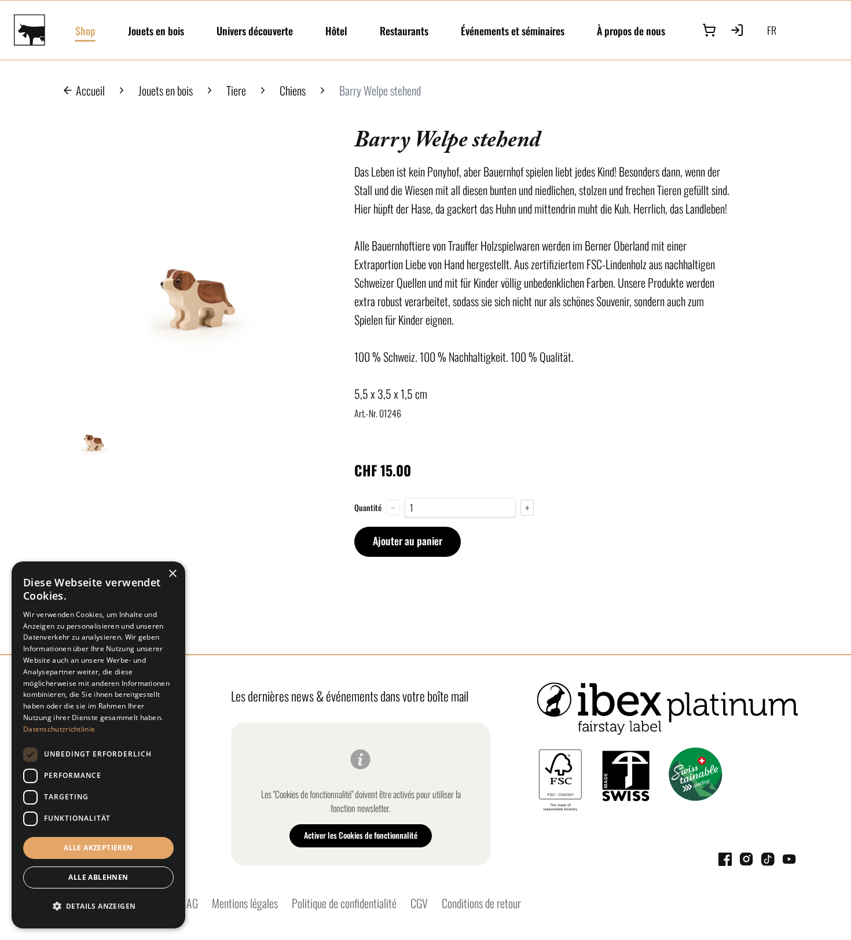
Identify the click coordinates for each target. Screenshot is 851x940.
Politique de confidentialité (344, 903)
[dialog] (98, 744)
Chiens (293, 90)
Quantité (368, 507)
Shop (85, 30)
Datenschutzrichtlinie (59, 729)
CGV (419, 903)
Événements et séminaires (512, 30)
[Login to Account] (737, 30)
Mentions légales (245, 903)
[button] (98, 906)
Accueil (90, 90)
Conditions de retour (481, 903)
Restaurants (404, 30)
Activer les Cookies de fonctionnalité (360, 835)
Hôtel (336, 30)
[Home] (37, 30)
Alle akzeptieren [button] (98, 848)
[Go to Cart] (709, 30)
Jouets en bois (156, 30)
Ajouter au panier (407, 540)
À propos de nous (631, 30)
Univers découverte (255, 30)
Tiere (236, 90)
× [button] (172, 574)
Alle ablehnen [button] (98, 877)
